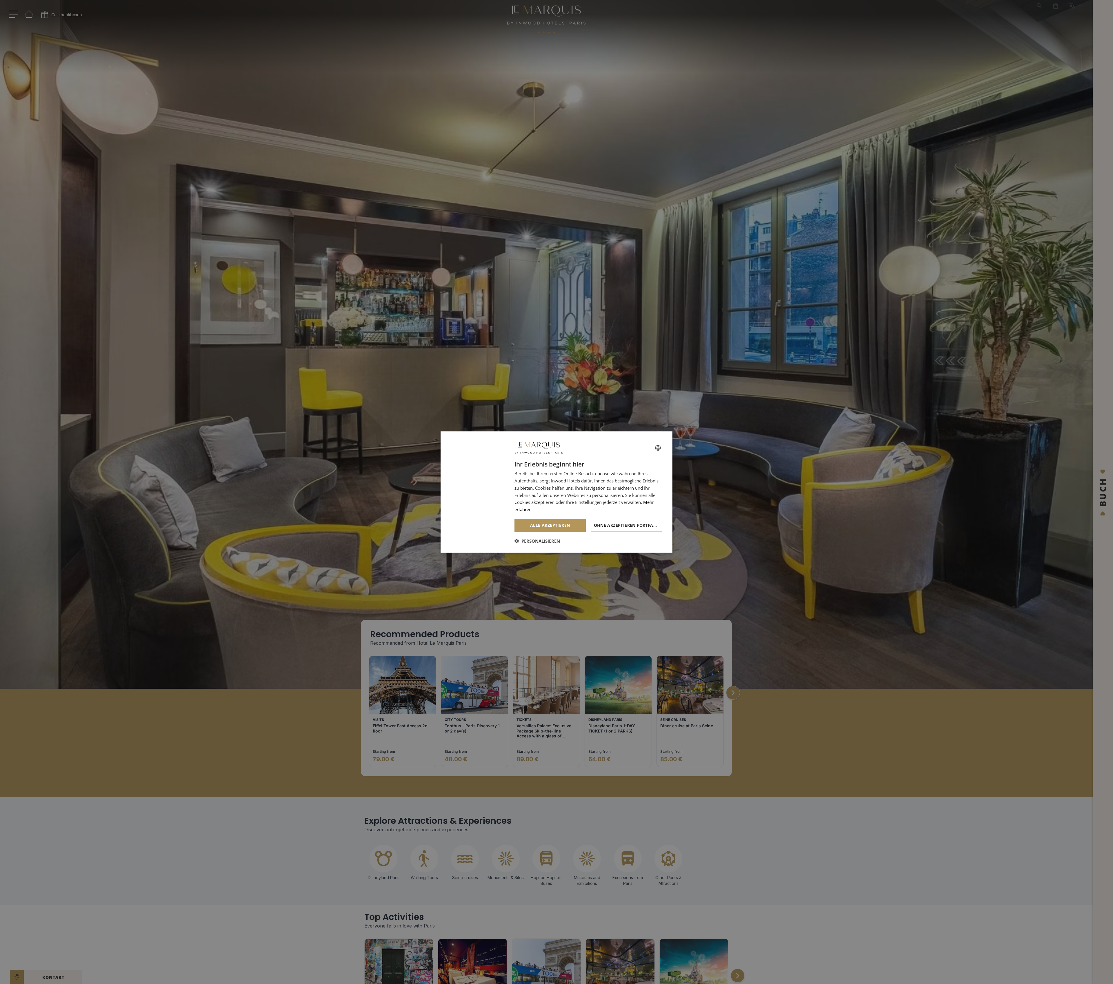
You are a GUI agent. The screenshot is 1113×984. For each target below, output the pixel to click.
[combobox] (658, 448)
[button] (537, 540)
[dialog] (556, 492)
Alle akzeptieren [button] (550, 525)
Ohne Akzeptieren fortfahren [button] (628, 525)
